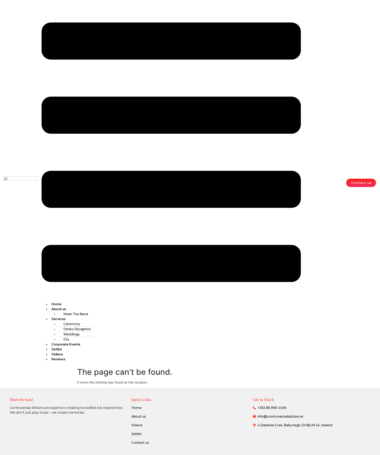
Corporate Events (65, 344)
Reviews (58, 359)
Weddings (71, 334)
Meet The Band (75, 314)
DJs (66, 339)
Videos (57, 354)
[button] (171, 153)
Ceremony (71, 324)
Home (56, 304)
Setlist (56, 349)
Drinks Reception (77, 329)
